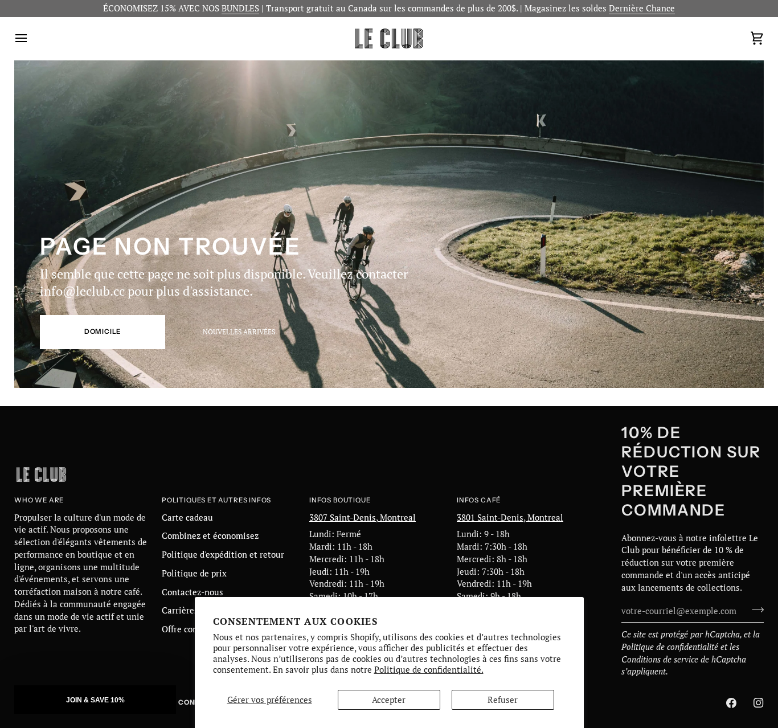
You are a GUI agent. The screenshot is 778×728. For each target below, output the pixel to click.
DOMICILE (102, 332)
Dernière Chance (642, 8)
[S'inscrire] (754, 609)
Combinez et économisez (210, 535)
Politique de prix (194, 573)
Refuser (503, 699)
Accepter (389, 699)
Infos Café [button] (479, 500)
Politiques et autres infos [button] (216, 500)
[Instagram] (759, 703)
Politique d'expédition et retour (223, 554)
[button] (95, 699)
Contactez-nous (192, 592)
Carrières (180, 610)
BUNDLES (240, 8)
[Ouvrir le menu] (31, 38)
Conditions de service (659, 659)
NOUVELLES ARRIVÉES (239, 332)
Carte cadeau (187, 517)
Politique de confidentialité (669, 646)
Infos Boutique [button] (339, 500)
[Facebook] (731, 703)
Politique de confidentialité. (429, 669)
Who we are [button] (39, 500)
